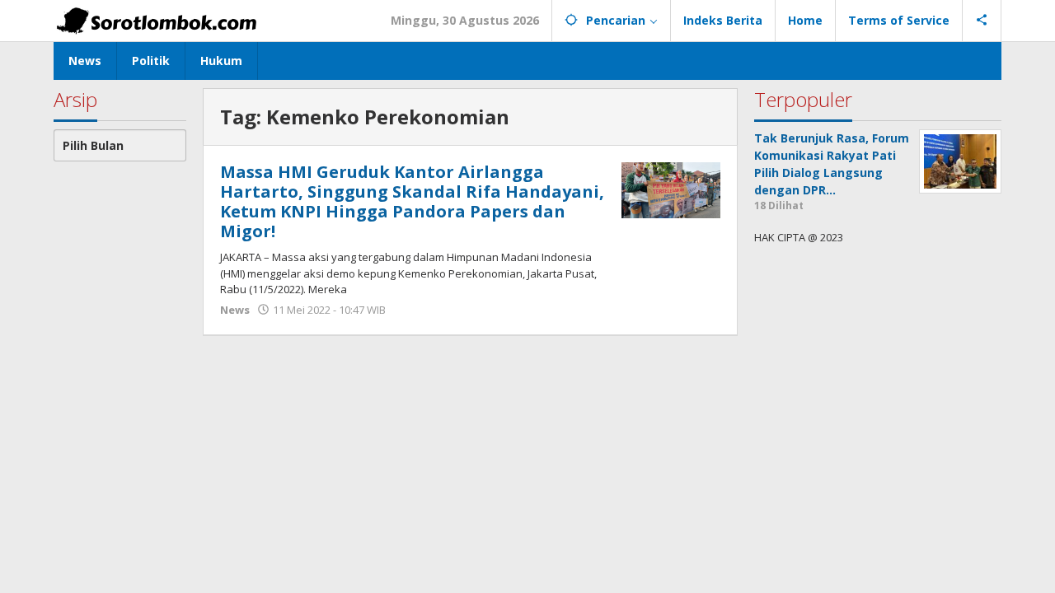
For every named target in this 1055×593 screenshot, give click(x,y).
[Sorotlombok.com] (157, 20)
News (235, 309)
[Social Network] (982, 20)
